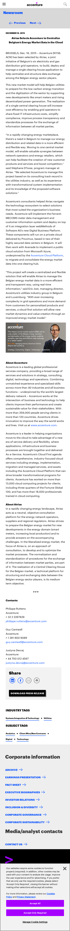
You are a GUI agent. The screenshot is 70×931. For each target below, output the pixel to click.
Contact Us (13, 844)
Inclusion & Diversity (21, 807)
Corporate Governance (23, 814)
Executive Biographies (22, 792)
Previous (20, 22)
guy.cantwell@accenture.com (24, 642)
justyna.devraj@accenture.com (25, 662)
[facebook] (20, 682)
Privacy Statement (26, 896)
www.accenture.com (44, 425)
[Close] (64, 868)
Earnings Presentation (23, 777)
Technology (23, 739)
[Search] (65, 4)
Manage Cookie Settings (35, 921)
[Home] (34, 4)
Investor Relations (20, 799)
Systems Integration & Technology (22, 718)
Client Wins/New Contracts (33, 733)
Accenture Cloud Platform (47, 255)
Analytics (10, 733)
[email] (28, 682)
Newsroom (13, 13)
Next (33, 22)
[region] (35, 897)
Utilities (48, 718)
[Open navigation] (4, 4)
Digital (9, 739)
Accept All (35, 903)
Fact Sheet (13, 784)
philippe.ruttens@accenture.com (26, 621)
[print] (36, 682)
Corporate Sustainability (25, 822)
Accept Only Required (35, 912)
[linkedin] (12, 682)
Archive (11, 769)
